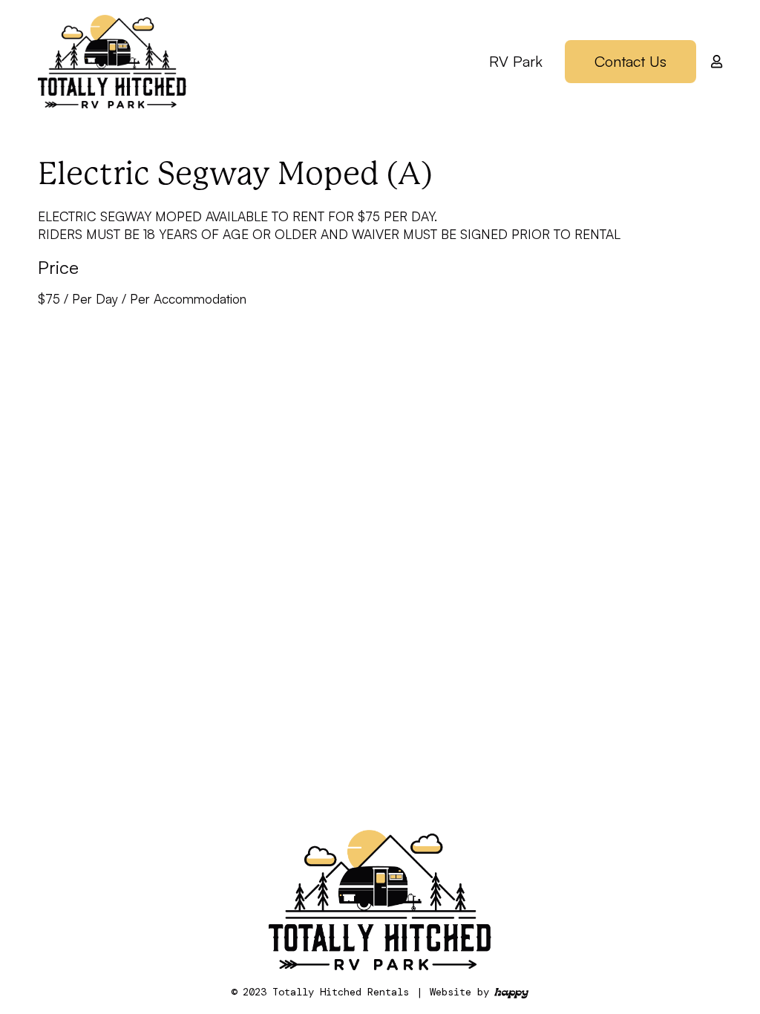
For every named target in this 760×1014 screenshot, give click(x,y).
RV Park (516, 61)
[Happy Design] (511, 992)
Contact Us (630, 61)
